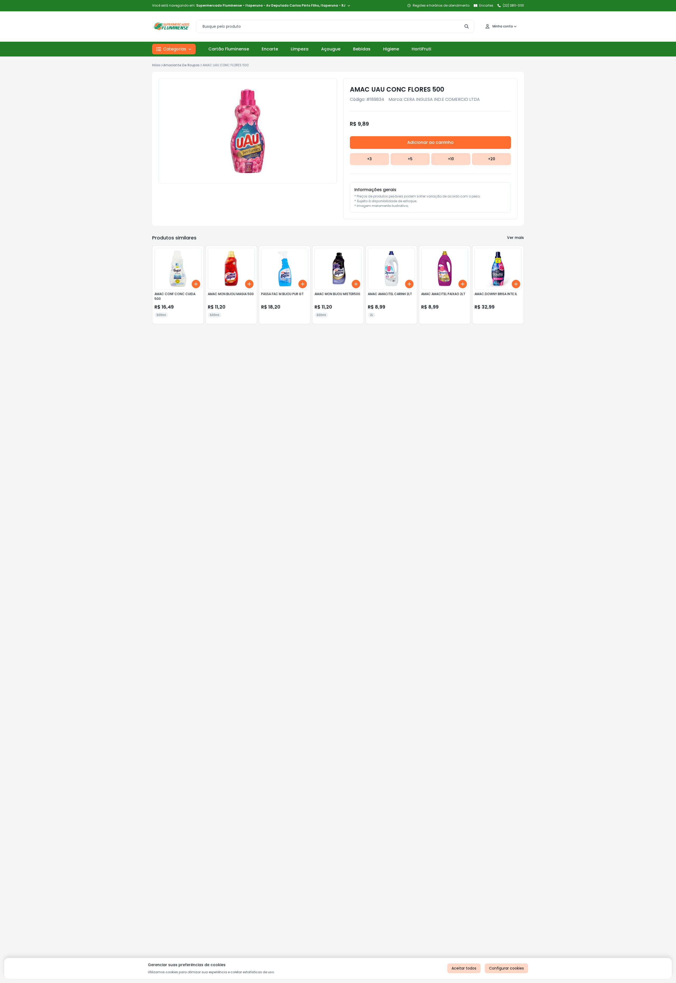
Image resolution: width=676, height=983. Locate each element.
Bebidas (361, 49)
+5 (410, 159)
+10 (451, 159)
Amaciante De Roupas (181, 65)
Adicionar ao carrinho (430, 142)
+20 (491, 159)
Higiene (391, 49)
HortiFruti (421, 49)
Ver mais (515, 237)
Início (156, 65)
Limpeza (299, 49)
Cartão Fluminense (228, 49)
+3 (369, 159)
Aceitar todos (464, 968)
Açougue (330, 49)
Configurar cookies (506, 968)
